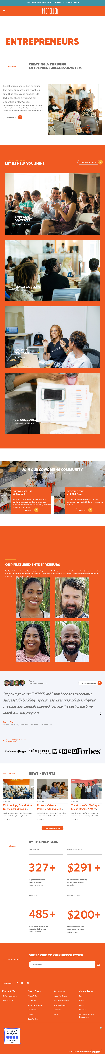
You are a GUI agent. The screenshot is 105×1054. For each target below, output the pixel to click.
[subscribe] (98, 964)
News (4, 801)
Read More (6, 820)
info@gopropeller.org (9, 996)
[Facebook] (27, 983)
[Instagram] (17, 983)
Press (8, 801)
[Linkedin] (22, 983)
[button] (11, 117)
